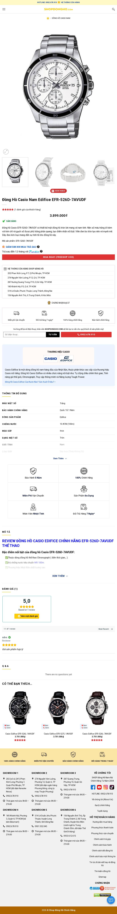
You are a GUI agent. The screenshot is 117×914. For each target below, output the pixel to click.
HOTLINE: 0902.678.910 (47, 2)
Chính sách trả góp (102, 839)
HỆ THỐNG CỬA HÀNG (70, 2)
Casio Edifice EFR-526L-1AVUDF (19, 734)
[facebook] (93, 787)
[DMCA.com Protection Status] (102, 895)
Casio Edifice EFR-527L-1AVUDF (58, 734)
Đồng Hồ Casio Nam (61, 18)
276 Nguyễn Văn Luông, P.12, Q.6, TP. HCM (26, 278)
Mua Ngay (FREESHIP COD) (58, 257)
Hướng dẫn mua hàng (102, 822)
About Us (108, 799)
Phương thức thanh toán (102, 827)
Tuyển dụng (102, 811)
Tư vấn (53, 334)
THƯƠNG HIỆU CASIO (58, 351)
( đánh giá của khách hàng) (27, 209)
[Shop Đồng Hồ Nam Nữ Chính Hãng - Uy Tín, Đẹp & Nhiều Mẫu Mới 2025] (58, 9)
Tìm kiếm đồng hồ (102, 871)
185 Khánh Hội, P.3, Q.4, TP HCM (22, 286)
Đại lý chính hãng (102, 805)
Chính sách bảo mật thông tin (102, 856)
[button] (4, 9)
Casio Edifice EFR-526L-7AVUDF (96, 734)
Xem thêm (58, 576)
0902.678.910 (87, 334)
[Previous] (8, 90)
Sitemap (102, 877)
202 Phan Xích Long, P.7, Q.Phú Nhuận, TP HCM (29, 273)
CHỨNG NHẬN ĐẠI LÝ (61, 303)
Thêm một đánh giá (28, 616)
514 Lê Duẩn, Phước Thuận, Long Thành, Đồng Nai (30, 291)
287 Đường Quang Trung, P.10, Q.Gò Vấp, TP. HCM (30, 282)
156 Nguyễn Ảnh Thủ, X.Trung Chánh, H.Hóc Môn (29, 295)
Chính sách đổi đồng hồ (102, 850)
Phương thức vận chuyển (102, 833)
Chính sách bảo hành (102, 845)
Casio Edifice (11, 369)
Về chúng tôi (97, 799)
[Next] (109, 90)
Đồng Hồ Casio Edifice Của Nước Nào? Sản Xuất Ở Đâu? (30, 382)
